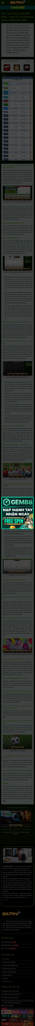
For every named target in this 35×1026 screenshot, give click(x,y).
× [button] (31, 499)
